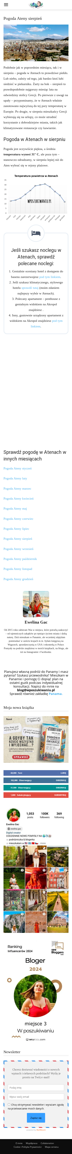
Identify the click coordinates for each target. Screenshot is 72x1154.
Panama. (56, 694)
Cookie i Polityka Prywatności (28, 1146)
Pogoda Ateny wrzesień (18, 549)
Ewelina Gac (36, 622)
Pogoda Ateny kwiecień (18, 498)
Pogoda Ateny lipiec (16, 528)
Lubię (63, 773)
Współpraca (31, 1143)
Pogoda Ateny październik (20, 559)
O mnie (19, 1143)
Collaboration (47, 1143)
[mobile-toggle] (6, 4)
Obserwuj (61, 780)
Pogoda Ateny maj (15, 508)
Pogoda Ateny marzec (17, 488)
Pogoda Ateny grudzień (18, 579)
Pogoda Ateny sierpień (17, 538)
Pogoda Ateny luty (15, 478)
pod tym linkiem (49, 277)
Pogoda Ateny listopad (17, 569)
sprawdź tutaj (29, 288)
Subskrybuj (60, 795)
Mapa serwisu (52, 1146)
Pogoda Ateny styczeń (17, 468)
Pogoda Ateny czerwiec (18, 518)
